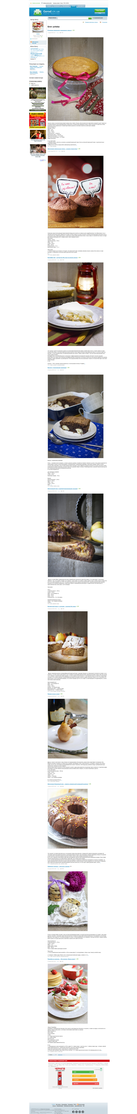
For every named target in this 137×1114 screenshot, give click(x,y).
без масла (63, 691)
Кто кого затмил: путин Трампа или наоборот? (36, 67)
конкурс (56, 1051)
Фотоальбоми (64, 1104)
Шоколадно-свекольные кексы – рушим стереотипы (62, 148)
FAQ (84, 1105)
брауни (51, 485)
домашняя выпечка (54, 863)
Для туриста (58, 1104)
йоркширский (36, 54)
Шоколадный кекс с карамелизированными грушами (62, 488)
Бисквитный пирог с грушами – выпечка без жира (62, 606)
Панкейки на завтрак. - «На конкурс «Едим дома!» (61, 959)
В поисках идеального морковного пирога (60, 30)
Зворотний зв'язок (78, 1105)
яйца (36, 55)
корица (32, 52)
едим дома (60, 1051)
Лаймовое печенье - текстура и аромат (59, 866)
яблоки (34, 50)
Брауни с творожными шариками (57, 367)
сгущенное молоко (60, 364)
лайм (51, 956)
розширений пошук (98, 17)
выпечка (58, 956)
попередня (60, 1054)
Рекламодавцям (60, 1105)
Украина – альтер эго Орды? (37, 72)
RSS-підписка (35, 41)
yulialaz (38, 33)
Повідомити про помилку (69, 1105)
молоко (43, 55)
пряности (57, 781)
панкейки (52, 1051)
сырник (38, 50)
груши (57, 603)
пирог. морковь (53, 146)
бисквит (54, 691)
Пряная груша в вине (53, 694)
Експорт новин (81, 1104)
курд (36, 57)
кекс (51, 254)
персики (35, 52)
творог (41, 50)
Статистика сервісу (35, 81)
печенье (54, 364)
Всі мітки (32, 58)
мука (40, 55)
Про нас (54, 1105)
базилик (33, 57)
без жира (58, 691)
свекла (57, 254)
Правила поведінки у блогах (91, 22)
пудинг (32, 55)
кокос (58, 485)
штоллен (34, 49)
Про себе (34, 43)
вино (54, 781)
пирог (32, 50)
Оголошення (70, 1104)
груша (51, 781)
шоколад (54, 254)
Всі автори (104, 22)
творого (55, 485)
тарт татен (41, 49)
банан (51, 364)
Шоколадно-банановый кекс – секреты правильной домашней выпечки (68, 784)
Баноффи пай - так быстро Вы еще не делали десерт (63, 257)
